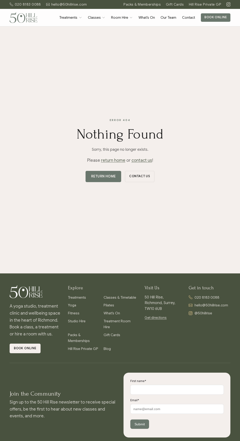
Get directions (156, 318)
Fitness (73, 313)
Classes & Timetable (120, 297)
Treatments (68, 17)
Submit (140, 424)
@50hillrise (203, 313)
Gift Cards (175, 4)
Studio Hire (77, 321)
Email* (134, 400)
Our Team (168, 17)
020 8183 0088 (207, 297)
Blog (107, 348)
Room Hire (119, 17)
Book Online (215, 17)
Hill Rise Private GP (205, 4)
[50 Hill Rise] (35, 291)
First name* (138, 381)
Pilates (109, 305)
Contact (188, 17)
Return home (103, 176)
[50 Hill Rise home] (23, 17)
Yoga (72, 305)
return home (113, 160)
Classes (94, 17)
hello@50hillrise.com (211, 305)
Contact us (139, 176)
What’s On (147, 17)
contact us (141, 160)
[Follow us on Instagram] (228, 4)
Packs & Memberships (142, 4)
